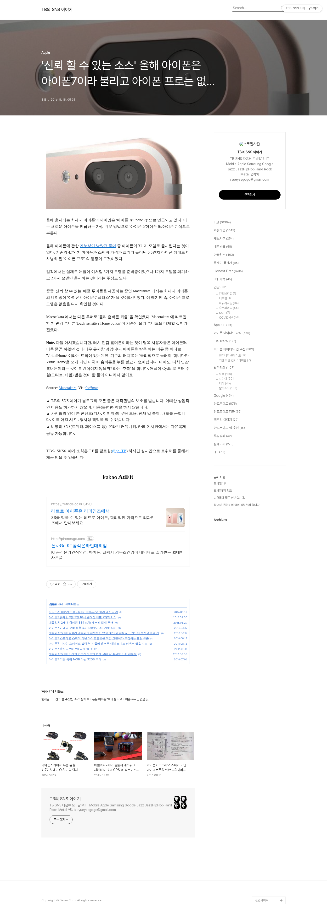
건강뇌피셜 (227, 293)
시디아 (227, 379)
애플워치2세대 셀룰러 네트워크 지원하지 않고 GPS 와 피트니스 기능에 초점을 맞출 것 (104, 633)
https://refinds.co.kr (66, 504)
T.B (222, 222)
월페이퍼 (223, 444)
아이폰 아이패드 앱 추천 (234, 349)
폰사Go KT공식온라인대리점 (79, 545)
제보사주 (224, 238)
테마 (225, 383)
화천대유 (224, 230)
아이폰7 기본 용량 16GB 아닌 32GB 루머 (75, 659)
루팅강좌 (223, 436)
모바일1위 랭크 (223, 490)
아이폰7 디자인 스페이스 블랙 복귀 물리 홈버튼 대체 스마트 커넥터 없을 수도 (98, 643)
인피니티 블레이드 (232, 355)
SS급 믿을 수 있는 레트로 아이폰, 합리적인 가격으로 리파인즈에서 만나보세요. (103, 520)
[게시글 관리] (70, 584)
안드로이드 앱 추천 (230, 428)
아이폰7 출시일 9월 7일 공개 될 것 (71, 649)
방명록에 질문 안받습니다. (229, 498)
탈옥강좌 (224, 368)
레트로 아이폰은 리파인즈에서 (80, 510)
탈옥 (225, 374)
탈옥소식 (228, 388)
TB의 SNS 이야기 (57, 9)
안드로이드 (225, 404)
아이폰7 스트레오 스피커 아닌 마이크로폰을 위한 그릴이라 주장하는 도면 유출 (99, 638)
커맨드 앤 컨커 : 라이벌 (235, 360)
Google (224, 395)
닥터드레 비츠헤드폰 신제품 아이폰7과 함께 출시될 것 (83, 612)
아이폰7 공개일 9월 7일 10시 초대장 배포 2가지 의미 (82, 617)
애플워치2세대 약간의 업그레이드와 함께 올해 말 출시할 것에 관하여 (93, 654)
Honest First (228, 271)
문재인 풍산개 (226, 263)
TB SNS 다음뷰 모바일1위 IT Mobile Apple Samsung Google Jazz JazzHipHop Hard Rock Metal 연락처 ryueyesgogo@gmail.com (111, 807)
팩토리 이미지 (226, 420)
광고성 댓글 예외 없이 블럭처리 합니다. (237, 505)
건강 (220, 287)
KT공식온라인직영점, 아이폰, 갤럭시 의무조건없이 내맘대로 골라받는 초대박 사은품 (117, 555)
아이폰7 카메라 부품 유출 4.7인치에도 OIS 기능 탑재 (82, 628)
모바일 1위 (220, 483)
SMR (224, 313)
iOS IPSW (225, 341)
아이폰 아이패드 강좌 (232, 333)
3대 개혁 (223, 279)
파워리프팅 (229, 303)
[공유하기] (64, 584)
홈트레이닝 (229, 308)
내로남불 (223, 247)
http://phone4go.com (68, 539)
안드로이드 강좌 (228, 411)
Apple (52, 604)
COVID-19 (229, 317)
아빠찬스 (224, 255)
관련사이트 (261, 900)
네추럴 (225, 298)
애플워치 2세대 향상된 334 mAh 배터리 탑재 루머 (81, 622)
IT (219, 452)
